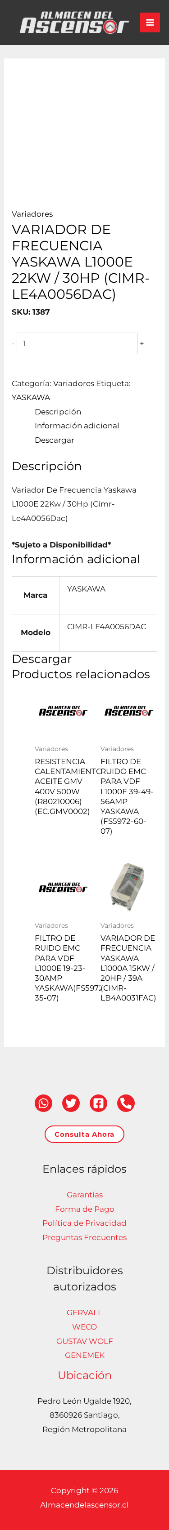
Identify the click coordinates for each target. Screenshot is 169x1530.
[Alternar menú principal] (150, 22)
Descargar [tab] (54, 440)
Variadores (32, 213)
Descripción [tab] (58, 411)
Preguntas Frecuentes (84, 1237)
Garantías (85, 1194)
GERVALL (84, 1312)
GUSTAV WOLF (84, 1341)
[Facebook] (98, 1103)
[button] (84, 1134)
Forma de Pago (84, 1209)
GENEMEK (85, 1355)
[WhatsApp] (43, 1103)
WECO (84, 1326)
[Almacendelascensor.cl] (74, 22)
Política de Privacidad (84, 1223)
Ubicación (85, 1375)
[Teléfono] (126, 1103)
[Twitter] (71, 1103)
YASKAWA (31, 397)
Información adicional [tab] (77, 425)
